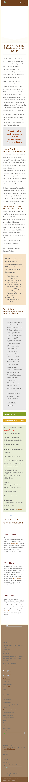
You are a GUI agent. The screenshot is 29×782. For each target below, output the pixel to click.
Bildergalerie (6, 694)
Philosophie (6, 681)
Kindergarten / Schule (8, 717)
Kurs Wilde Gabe (9, 611)
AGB (4, 757)
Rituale (4, 725)
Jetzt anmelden (10, 414)
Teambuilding (15, 543)
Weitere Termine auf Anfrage (14, 420)
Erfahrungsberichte (7, 699)
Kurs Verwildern (17, 578)
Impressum (5, 759)
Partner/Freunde (7, 702)
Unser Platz (6, 697)
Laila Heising (19, 509)
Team (4, 689)
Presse (4, 692)
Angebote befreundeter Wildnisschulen (13, 765)
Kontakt (5, 751)
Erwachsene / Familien (8, 712)
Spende (5, 707)
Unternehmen (6, 723)
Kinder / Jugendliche (8, 715)
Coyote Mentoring (7, 684)
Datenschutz (6, 762)
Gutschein (5, 754)
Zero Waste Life (7, 731)
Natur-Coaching (7, 728)
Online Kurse (6, 720)
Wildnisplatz (9, 656)
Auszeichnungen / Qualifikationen (11, 705)
